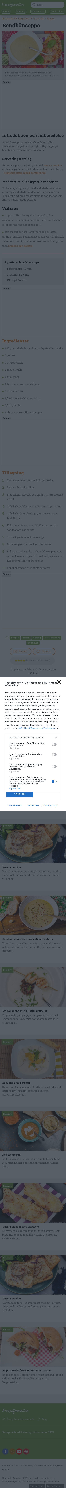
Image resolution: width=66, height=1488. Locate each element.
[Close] (60, 683)
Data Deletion (15, 805)
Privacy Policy (50, 805)
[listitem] (33, 737)
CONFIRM (19, 794)
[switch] (54, 744)
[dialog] (33, 744)
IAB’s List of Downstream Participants (37, 728)
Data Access (33, 805)
